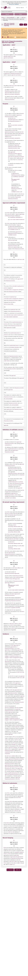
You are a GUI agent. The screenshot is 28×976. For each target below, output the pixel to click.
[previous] (21, 25)
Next (17, 869)
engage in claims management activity (14, 657)
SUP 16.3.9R (18, 810)
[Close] (26, 1)
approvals (10, 156)
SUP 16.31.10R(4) (11, 755)
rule (6, 497)
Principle (14, 744)
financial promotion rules (14, 473)
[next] (25, 25)
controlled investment (17, 286)
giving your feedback (14, 4)
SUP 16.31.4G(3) (11, 497)
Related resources (21, 37)
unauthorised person (16, 322)
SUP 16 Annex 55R (10, 578)
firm (16, 54)
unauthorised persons (13, 772)
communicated (8, 398)
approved (10, 389)
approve (19, 115)
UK (19, 336)
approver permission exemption (12, 94)
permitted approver (12, 119)
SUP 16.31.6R (11, 240)
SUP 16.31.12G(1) (12, 247)
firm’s (9, 197)
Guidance (11, 37)
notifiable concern (15, 191)
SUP (17, 17)
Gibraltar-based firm (8, 56)
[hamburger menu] (2, 7)
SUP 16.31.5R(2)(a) (9, 707)
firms (14, 130)
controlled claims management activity (13, 289)
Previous (11, 869)
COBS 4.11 (12, 864)
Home (3, 17)
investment (12, 296)
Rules (5, 37)
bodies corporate (15, 347)
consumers (20, 159)
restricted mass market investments (13, 586)
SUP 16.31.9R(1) (16, 567)
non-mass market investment (15, 180)
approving (18, 197)
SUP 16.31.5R (20, 672)
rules (22, 85)
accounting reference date (14, 526)
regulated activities (15, 607)
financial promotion (9, 116)
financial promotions (15, 73)
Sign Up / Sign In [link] (20, 7)
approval (7, 73)
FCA (15, 170)
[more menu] (26, 7)
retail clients (7, 360)
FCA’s (19, 797)
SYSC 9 (5, 853)
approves (7, 92)
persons (6, 334)
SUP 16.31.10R (8, 513)
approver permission (8, 57)
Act (23, 113)
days (17, 214)
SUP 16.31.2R (13, 85)
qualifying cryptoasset (19, 176)
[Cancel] (26, 28)
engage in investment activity (11, 656)
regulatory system (19, 852)
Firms (5, 847)
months (14, 523)
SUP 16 (23, 17)
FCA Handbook (10, 17)
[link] (7, 7)
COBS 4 (19, 862)
